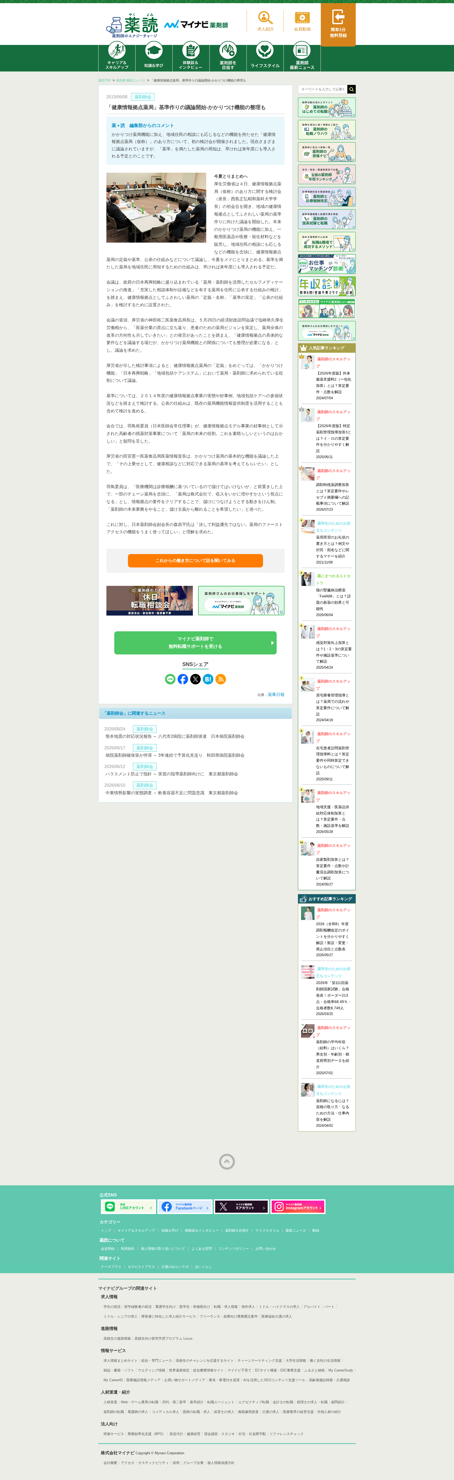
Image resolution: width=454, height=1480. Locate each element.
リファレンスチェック (287, 1434)
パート (329, 1307)
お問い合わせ (265, 1249)
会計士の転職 (283, 1402)
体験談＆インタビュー (202, 1230)
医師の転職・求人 (196, 1412)
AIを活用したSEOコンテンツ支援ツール (274, 1380)
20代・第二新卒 (174, 1402)
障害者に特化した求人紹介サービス (168, 1316)
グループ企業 (193, 1463)
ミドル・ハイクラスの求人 (279, 1307)
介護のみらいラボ (175, 1267)
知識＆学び (169, 1230)
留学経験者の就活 (138, 1307)
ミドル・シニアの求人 (121, 1316)
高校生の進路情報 (117, 1338)
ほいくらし (203, 1267)
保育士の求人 (224, 1412)
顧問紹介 (338, 1402)
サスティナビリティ (153, 1463)
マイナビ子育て (239, 1370)
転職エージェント (221, 1402)
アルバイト (312, 1307)
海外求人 (248, 1307)
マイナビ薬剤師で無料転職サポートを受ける (195, 642)
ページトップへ (227, 1162)
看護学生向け (165, 1307)
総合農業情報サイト (208, 1370)
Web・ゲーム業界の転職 (139, 1402)
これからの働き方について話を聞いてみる (195, 560)
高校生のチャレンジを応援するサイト (205, 1361)
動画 (315, 1230)
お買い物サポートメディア (184, 1380)
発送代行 (176, 1434)
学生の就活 (112, 1307)
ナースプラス (111, 1267)
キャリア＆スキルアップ (136, 1230)
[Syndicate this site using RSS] (220, 683)
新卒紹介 (197, 1402)
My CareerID (113, 1380)
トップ (106, 1230)
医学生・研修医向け (194, 1307)
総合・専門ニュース (156, 1361)
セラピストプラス (141, 1267)
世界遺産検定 (179, 1370)
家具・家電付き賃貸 (224, 1380)
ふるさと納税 (314, 1370)
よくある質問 (202, 1249)
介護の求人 (270, 1412)
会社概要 (110, 1463)
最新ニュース (296, 1230)
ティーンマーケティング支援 (260, 1361)
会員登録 (108, 1249)
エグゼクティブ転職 (253, 1402)
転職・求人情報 (226, 1307)
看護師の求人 (138, 1412)
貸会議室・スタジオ (219, 1434)
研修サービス (114, 1434)
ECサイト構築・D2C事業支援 (278, 1370)
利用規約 (128, 1249)
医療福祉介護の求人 (276, 1316)
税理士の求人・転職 (312, 1402)
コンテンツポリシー (233, 1249)
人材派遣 (110, 1402)
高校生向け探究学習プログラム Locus (164, 1338)
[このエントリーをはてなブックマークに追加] (208, 683)
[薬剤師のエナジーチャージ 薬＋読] (132, 26)
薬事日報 (276, 694)
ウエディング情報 (151, 1370)
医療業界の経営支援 (298, 1412)
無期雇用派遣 (248, 1412)
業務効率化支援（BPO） (147, 1434)
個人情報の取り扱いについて (163, 1249)
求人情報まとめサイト (121, 1361)
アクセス (128, 1463)
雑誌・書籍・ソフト (119, 1370)
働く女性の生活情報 (325, 1361)
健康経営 (193, 1434)
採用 (176, 1463)
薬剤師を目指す (237, 1230)
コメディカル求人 (165, 1412)
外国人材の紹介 (329, 1412)
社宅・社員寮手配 (252, 1434)
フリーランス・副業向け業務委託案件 (229, 1316)
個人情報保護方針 (221, 1463)
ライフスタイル (267, 1230)
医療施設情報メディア (143, 1380)
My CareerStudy (340, 1370)
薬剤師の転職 (114, 1412)
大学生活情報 (296, 1361)
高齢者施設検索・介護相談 (329, 1380)
